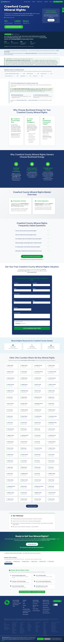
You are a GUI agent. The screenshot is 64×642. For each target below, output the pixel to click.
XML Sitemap (6, 629)
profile (24, 73)
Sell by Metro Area (46, 612)
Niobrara (21, 627)
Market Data (40, 1)
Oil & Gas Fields (46, 611)
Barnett (13, 631)
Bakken (13, 628)
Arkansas (37, 631)
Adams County (8, 561)
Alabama (37, 630)
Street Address (17, 293)
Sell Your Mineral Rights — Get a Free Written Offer (32, 591)
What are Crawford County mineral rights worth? (25, 234)
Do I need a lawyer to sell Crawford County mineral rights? (27, 246)
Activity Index (45, 605)
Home (24, 601)
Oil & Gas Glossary (36, 610)
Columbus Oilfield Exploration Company (30, 37)
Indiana (44, 628)
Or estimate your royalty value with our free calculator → (32, 259)
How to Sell (35, 603)
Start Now (51, 20)
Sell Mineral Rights (58, 1)
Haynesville (13, 630)
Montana (37, 629)
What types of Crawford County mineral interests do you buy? (28, 250)
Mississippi (44, 631)
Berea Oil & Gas (45, 73)
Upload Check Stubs (27, 321)
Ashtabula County (26, 561)
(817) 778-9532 (16, 604)
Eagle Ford (13, 627)
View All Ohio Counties (32, 506)
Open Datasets (53, 628)
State (34, 300)
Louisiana (29, 630)
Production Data (53, 630)
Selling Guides (27, 1)
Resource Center (36, 601)
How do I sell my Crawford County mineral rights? (26, 230)
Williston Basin (22, 629)
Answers (46, 1)
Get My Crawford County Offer (32, 328)
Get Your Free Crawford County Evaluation (32, 256)
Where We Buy (25, 614)
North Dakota (29, 627)
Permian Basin (14, 623)
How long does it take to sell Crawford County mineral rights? (28, 238)
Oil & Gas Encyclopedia (54, 631)
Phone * (34, 288)
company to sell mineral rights (48, 539)
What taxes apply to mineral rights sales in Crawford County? (28, 242)
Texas (28, 623)
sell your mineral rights (33, 100)
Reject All (47, 638)
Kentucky (44, 629)
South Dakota (45, 635)
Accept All (40, 638)
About (51, 1)
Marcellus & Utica (22, 630)
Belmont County (43, 561)
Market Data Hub (46, 603)
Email (14, 606)
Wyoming (29, 629)
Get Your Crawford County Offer (13, 26)
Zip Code (15, 307)
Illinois (44, 627)
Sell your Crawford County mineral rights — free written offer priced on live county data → (23, 553)
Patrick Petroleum (31, 73)
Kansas (37, 623)
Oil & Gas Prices (46, 607)
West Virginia (37, 627)
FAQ (23, 607)
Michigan (44, 630)
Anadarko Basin (14, 629)
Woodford (21, 623)
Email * (15, 288)
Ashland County (17, 561)
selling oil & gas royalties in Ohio (31, 53)
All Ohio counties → (8, 563)
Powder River (22, 628)
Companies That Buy (7, 628)
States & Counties (46, 601)
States (33, 1)
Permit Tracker (53, 629)
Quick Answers (35, 608)
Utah (36, 628)
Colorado (29, 628)
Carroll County (51, 561)
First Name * (16, 283)
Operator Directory (46, 609)
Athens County (34, 561)
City (14, 300)
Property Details (17, 312)
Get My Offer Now (32, 544)
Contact (24, 605)
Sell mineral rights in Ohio (21, 100)
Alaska (44, 623)
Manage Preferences (56, 638)
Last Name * (35, 283)
